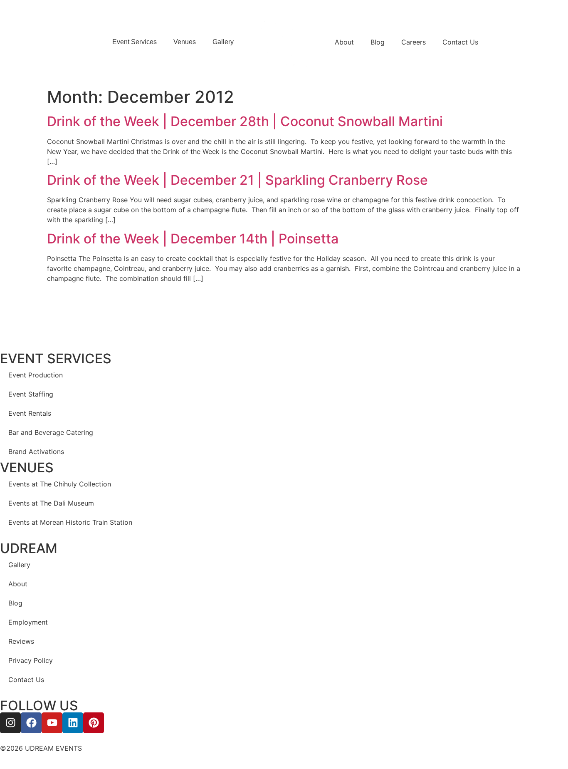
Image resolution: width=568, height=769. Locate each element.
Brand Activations (36, 451)
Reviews (21, 641)
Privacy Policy (30, 660)
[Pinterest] (93, 722)
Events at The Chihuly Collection (59, 484)
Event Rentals (29, 413)
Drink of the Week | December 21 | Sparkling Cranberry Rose (237, 180)
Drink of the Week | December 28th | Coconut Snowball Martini (245, 121)
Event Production (35, 375)
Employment (28, 622)
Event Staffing (30, 394)
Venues (184, 41)
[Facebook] (31, 722)
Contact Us (460, 42)
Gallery (223, 41)
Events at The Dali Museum (51, 503)
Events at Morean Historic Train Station (70, 522)
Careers (413, 42)
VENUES (27, 467)
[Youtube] (52, 722)
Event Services (134, 41)
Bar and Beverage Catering (50, 432)
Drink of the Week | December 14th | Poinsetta (192, 239)
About (344, 42)
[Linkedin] (72, 722)
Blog (377, 42)
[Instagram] (10, 722)
